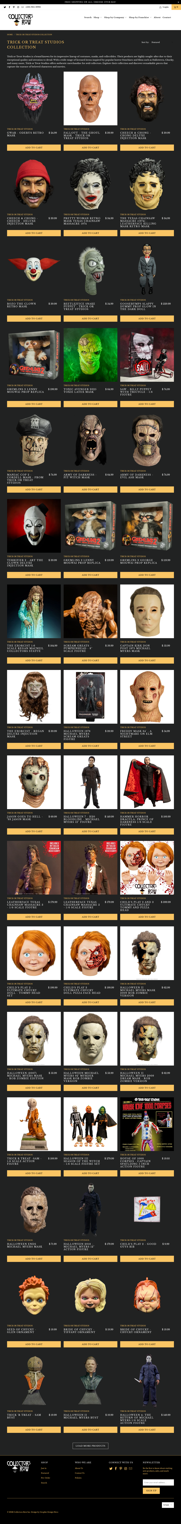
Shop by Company (114, 17)
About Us (79, 1468)
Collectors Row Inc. (22, 1512)
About (157, 17)
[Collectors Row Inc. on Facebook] (9, 7)
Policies (78, 1478)
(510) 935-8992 (33, 7)
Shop (97, 17)
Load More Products (90, 1446)
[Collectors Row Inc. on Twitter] (5, 7)
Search (88, 17)
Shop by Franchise (139, 17)
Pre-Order (45, 1478)
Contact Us (79, 1473)
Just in (43, 1468)
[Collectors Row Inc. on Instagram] (18, 7)
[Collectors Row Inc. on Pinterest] (13, 7)
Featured (45, 1473)
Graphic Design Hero (49, 1512)
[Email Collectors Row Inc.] (22, 7)
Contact (167, 17)
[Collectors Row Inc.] (20, 20)
